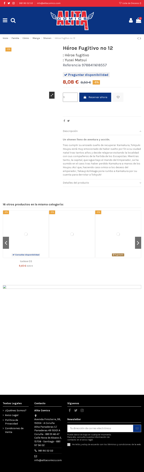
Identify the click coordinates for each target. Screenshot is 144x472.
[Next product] (140, 38)
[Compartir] (64, 121)
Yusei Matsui (76, 60)
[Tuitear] (68, 121)
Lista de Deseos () (131, 3)
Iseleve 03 (26, 261)
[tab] (102, 131)
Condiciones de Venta (14, 430)
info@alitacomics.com (49, 3)
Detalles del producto (76, 182)
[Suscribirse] (137, 428)
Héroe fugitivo (77, 55)
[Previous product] (138, 38)
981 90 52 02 (26, 3)
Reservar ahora (97, 97)
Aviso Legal (11, 415)
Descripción (70, 131)
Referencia (72, 65)
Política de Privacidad (11, 421)
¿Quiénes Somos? (15, 410)
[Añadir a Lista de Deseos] (118, 97)
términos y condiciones (119, 444)
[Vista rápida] (28, 256)
